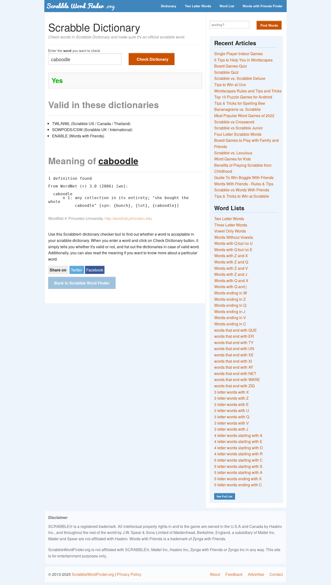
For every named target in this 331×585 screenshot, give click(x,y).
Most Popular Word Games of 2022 (244, 115)
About (215, 574)
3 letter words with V (231, 423)
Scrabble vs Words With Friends (241, 190)
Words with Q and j (230, 286)
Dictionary (168, 6)
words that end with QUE (235, 330)
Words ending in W (230, 293)
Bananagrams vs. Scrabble (237, 109)
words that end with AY (233, 367)
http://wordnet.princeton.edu (128, 218)
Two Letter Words (198, 6)
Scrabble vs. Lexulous (233, 153)
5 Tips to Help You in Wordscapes (243, 60)
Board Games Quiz (230, 66)
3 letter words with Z (231, 398)
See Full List (224, 496)
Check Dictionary (152, 59)
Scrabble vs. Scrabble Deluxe (239, 78)
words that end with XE (234, 355)
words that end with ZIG (234, 386)
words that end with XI (233, 361)
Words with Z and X (231, 255)
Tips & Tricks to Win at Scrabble (241, 196)
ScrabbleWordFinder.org (93, 574)
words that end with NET (235, 373)
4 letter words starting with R (238, 454)
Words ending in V (230, 317)
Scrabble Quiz (226, 72)
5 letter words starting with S (238, 466)
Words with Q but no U (233, 243)
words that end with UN (234, 348)
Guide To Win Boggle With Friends (244, 177)
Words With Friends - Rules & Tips (243, 184)
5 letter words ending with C (238, 485)
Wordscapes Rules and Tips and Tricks (248, 91)
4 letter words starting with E (238, 441)
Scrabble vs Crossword (234, 122)
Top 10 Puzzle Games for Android (243, 97)
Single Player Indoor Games (238, 53)
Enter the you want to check (74, 50)
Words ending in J (229, 311)
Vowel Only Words (230, 231)
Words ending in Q (230, 305)
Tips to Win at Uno (230, 84)
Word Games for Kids (232, 159)
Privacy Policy (129, 574)
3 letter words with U (231, 410)
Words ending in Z (230, 299)
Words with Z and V (231, 268)
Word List (227, 6)
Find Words (269, 25)
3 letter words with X (231, 392)
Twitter (76, 270)
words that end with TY (233, 342)
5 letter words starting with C (238, 460)
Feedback (234, 574)
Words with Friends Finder (263, 6)
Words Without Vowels (233, 237)
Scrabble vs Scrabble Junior (238, 128)
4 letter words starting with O (238, 447)
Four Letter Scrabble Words (237, 134)
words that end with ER (234, 336)
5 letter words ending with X (238, 478)
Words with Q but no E (233, 249)
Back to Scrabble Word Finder (82, 283)
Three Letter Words (230, 225)
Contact (276, 574)
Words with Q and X (231, 280)
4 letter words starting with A (238, 435)
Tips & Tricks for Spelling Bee (239, 103)
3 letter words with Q (231, 417)
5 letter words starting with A (238, 472)
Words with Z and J (230, 274)
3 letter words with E (231, 404)
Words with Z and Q (231, 262)
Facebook (94, 270)
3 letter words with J (231, 429)
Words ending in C (230, 324)
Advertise (256, 574)
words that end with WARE (237, 379)
